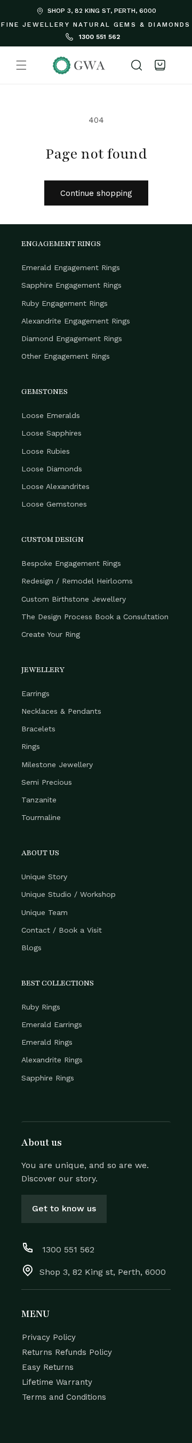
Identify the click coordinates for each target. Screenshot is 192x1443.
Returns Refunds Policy (67, 1352)
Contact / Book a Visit (61, 930)
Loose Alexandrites (55, 486)
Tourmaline (41, 817)
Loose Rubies (45, 451)
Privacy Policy (49, 1337)
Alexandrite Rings (52, 1059)
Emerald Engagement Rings (70, 267)
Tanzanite (39, 799)
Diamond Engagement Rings (71, 338)
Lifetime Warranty (57, 1382)
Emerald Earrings (51, 1024)
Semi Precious (46, 782)
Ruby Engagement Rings (64, 303)
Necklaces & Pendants (61, 711)
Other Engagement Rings (65, 356)
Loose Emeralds (50, 415)
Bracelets (38, 728)
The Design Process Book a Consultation (95, 616)
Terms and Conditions (64, 1397)
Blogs (31, 947)
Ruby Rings (40, 1007)
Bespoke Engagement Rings (71, 563)
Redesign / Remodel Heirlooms (77, 581)
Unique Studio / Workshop (68, 894)
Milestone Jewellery (57, 764)
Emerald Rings (47, 1042)
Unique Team (44, 912)
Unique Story (44, 876)
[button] (21, 65)
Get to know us (64, 1208)
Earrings (35, 693)
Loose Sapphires (51, 433)
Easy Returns (48, 1367)
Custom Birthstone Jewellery (73, 599)
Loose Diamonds (51, 468)
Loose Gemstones (54, 504)
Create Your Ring (50, 634)
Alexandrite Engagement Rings (75, 321)
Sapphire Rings (47, 1078)
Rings (30, 746)
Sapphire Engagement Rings (71, 285)
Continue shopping (96, 193)
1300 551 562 (98, 37)
